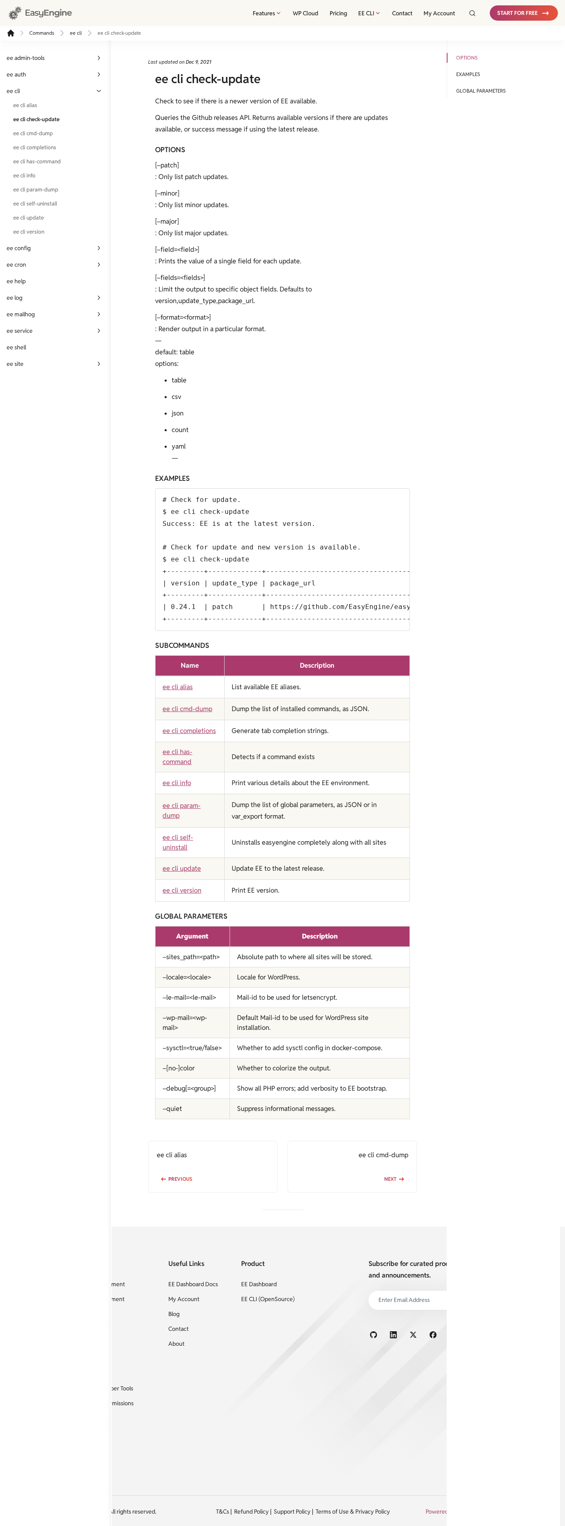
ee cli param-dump (35, 189)
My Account (439, 13)
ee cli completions (34, 147)
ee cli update (28, 217)
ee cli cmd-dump (33, 133)
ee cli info (24, 175)
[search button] (472, 13)
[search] (470, 13)
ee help (16, 281)
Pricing (338, 13)
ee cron (16, 264)
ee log (14, 297)
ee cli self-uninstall (35, 203)
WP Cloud (305, 13)
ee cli (76, 33)
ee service (20, 330)
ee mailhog (21, 314)
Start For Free (517, 13)
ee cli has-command (37, 161)
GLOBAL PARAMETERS (481, 91)
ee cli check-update (36, 119)
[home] (10, 33)
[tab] (267, 13)
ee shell (16, 347)
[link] (48, 13)
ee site (15, 364)
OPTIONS (467, 58)
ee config (19, 248)
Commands (41, 33)
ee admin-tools (26, 58)
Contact (402, 13)
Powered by (441, 1511)
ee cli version (28, 231)
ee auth (16, 74)
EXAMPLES (468, 74)
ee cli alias (25, 105)
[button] (524, 13)
